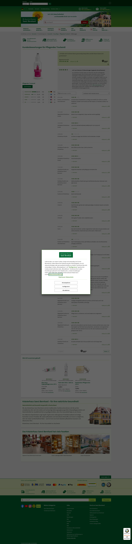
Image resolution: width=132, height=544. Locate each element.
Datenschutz (69, 277)
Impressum (62, 277)
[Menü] (129, 529)
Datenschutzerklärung (55, 274)
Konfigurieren (66, 286)
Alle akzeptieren (66, 282)
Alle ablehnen (66, 290)
